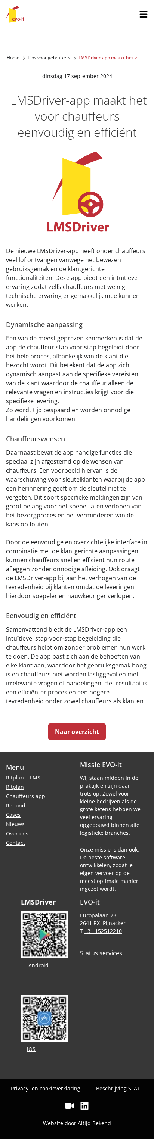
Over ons (17, 833)
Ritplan (15, 786)
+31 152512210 (103, 930)
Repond (15, 805)
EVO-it (15, 14)
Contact (15, 842)
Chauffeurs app (25, 796)
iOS (31, 1048)
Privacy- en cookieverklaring (45, 1088)
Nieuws (15, 824)
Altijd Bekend (94, 1123)
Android (38, 965)
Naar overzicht (77, 732)
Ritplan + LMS (23, 777)
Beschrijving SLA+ (118, 1088)
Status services (101, 953)
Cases (13, 814)
